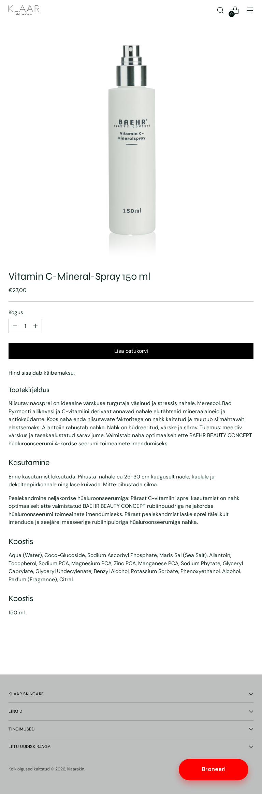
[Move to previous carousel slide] (232, 651)
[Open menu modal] (250, 10)
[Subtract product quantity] (35, 326)
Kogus (16, 312)
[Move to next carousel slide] (247, 651)
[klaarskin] (24, 10)
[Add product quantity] (15, 326)
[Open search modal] (221, 10)
